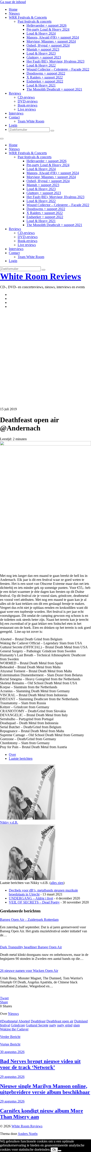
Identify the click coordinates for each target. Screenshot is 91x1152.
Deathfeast (38, 1021)
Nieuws (14, 13)
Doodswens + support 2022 (46, 73)
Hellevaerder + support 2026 (46, 25)
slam (76, 1025)
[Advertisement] (45, 358)
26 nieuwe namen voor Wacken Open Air (29, 970)
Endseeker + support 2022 (45, 81)
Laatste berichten (20, 758)
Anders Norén (28, 1134)
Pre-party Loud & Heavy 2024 (48, 29)
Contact (14, 117)
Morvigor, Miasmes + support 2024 (51, 41)
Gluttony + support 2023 (44, 57)
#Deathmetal (9, 1021)
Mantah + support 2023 (43, 49)
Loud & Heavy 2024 (41, 33)
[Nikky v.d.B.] (27, 818)
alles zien (57, 883)
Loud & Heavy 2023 (41, 53)
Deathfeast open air (59, 1021)
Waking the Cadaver (14, 1029)
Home (13, 9)
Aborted (24, 1021)
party (52, 1025)
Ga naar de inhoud (13, 2)
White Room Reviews (40, 276)
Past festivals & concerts (34, 21)
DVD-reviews (28, 101)
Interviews (16, 113)
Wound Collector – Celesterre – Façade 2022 (58, 69)
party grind (64, 1025)
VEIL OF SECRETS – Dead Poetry (34, 902)
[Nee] (59, 1150)
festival (5, 1025)
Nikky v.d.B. (9, 822)
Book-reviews (27, 105)
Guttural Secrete (37, 1025)
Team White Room (31, 121)
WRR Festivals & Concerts (28, 17)
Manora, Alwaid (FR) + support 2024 (53, 37)
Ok (54, 1149)
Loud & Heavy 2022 (41, 65)
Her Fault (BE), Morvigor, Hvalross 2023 (55, 61)
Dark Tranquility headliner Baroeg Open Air (31, 947)
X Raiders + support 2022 (45, 77)
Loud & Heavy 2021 (41, 85)
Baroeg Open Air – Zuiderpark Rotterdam (29, 919)
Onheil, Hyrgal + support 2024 (48, 45)
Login (13, 125)
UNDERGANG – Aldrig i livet (31, 898)
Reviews (15, 93)
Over (12, 754)
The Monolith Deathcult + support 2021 (54, 89)
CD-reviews (26, 97)
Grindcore (18, 1025)
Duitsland (81, 1021)
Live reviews (27, 109)
